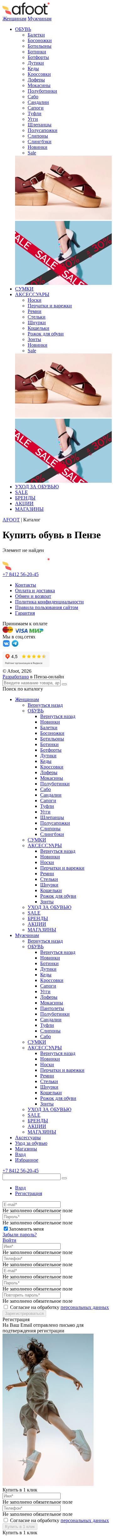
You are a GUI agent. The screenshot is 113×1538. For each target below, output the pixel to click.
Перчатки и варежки (50, 305)
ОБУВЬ (23, 29)
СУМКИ (24, 288)
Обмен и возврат (33, 596)
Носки (34, 300)
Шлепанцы (39, 124)
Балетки (36, 34)
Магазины (26, 1148)
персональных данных (85, 1307)
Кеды (33, 68)
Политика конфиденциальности (49, 601)
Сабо (33, 96)
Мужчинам (39, 18)
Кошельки (38, 328)
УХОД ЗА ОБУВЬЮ (37, 486)
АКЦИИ (24, 503)
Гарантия (25, 613)
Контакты (25, 585)
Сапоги (36, 107)
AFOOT (11, 519)
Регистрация (28, 1193)
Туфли (34, 113)
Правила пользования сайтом (46, 607)
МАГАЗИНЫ (29, 509)
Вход (20, 1154)
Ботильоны (39, 46)
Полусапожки (42, 130)
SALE (21, 492)
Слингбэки (39, 141)
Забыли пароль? (20, 1234)
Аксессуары (28, 1137)
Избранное (26, 1160)
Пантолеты (52, 1008)
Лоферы (36, 79)
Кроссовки (39, 74)
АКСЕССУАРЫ (32, 294)
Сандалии (38, 102)
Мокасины (39, 85)
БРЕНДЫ (25, 497)
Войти (9, 1240)
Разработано (16, 676)
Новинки (37, 147)
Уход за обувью (31, 1143)
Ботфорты (38, 57)
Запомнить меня (26, 1229)
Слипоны (38, 136)
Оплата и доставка (35, 590)
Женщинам (14, 18)
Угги (33, 119)
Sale (32, 152)
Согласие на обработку (59, 1307)
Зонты (34, 339)
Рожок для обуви (46, 333)
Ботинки (37, 51)
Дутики (36, 63)
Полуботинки (42, 91)
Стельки (37, 317)
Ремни (34, 311)
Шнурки (37, 322)
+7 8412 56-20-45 (21, 574)
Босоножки (40, 40)
